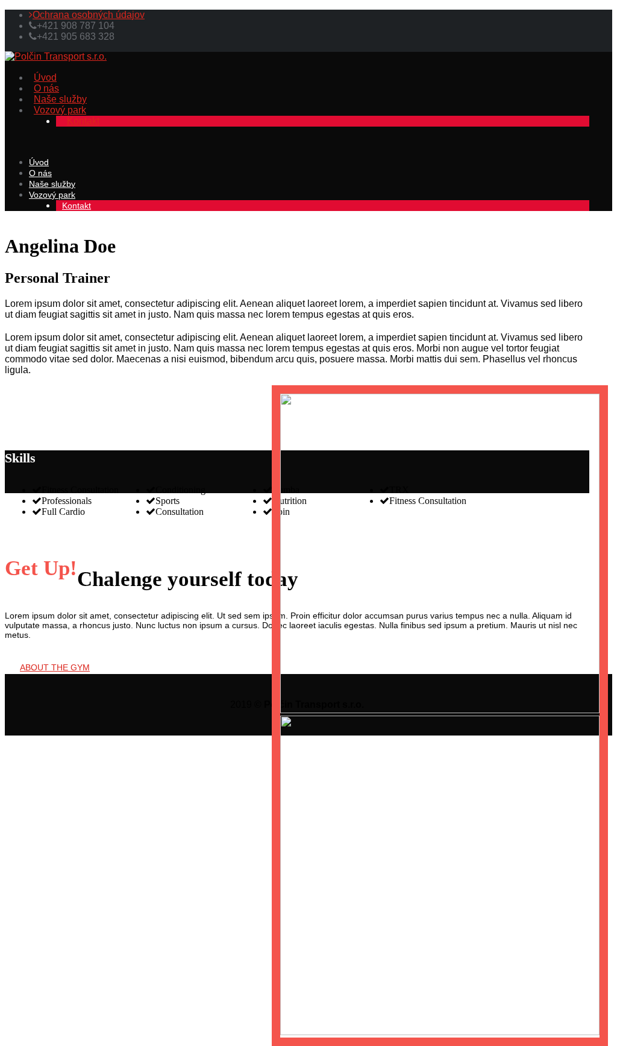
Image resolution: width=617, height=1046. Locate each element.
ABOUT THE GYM (55, 667)
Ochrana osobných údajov (89, 15)
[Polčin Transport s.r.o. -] (56, 56)
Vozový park (60, 110)
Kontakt (83, 121)
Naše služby (60, 99)
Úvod (45, 77)
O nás (46, 88)
